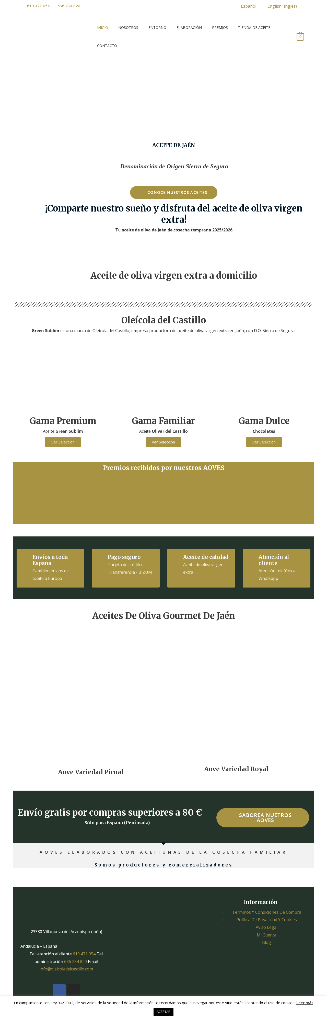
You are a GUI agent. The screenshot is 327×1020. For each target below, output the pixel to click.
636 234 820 (68, 5)
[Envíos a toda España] (25, 557)
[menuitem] (245, 6)
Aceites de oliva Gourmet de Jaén (163, 616)
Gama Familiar (163, 421)
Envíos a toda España (50, 560)
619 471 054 (38, 5)
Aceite (63, 431)
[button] (25, 494)
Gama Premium (63, 421)
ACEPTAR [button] (163, 1011)
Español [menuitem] (248, 6)
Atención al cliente (274, 560)
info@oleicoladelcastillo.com (66, 969)
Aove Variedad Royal (236, 769)
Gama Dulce (264, 421)
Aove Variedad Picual (91, 772)
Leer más (304, 1002)
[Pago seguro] (100, 557)
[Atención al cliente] (251, 557)
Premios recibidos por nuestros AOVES (163, 468)
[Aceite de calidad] (175, 557)
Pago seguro (124, 557)
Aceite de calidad (205, 557)
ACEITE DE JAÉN (173, 145)
